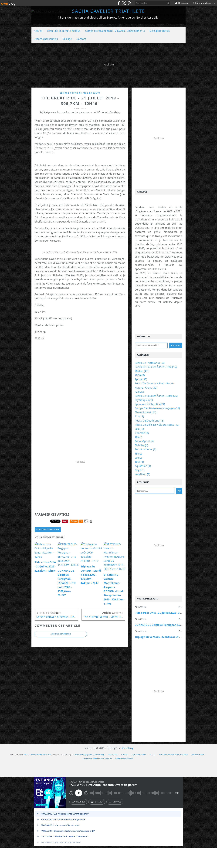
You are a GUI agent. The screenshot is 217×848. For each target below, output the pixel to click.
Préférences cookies (124, 758)
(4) (141, 445)
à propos (117, 802)
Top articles (113, 754)
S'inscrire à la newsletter (47, 529)
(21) (150, 404)
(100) (150, 363)
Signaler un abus (139, 754)
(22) (144, 400)
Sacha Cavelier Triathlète (108, 11)
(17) (157, 408)
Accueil (38, 31)
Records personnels (46, 39)
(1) (139, 462)
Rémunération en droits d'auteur (173, 754)
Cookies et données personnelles (97, 758)
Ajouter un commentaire (61, 634)
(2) (138, 453)
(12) (157, 424)
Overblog (127, 748)
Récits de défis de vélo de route (80, 93)
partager (99, 802)
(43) (140, 375)
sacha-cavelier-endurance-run (37, 754)
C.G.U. (153, 754)
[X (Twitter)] (124, 3)
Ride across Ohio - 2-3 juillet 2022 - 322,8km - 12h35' (167, 613)
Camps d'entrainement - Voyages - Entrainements (115, 31)
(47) (141, 371)
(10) (139, 429)
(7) (138, 437)
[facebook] (119, 3)
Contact (81, 39)
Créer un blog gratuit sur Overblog (89, 754)
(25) (139, 391)
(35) (141, 379)
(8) (142, 433)
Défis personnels (159, 31)
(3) (145, 449)
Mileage (67, 39)
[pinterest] (129, 3)
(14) (145, 412)
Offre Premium (197, 754)
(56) (156, 367)
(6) (144, 441)
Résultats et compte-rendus (63, 31)
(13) (139, 416)
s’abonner (80, 802)
